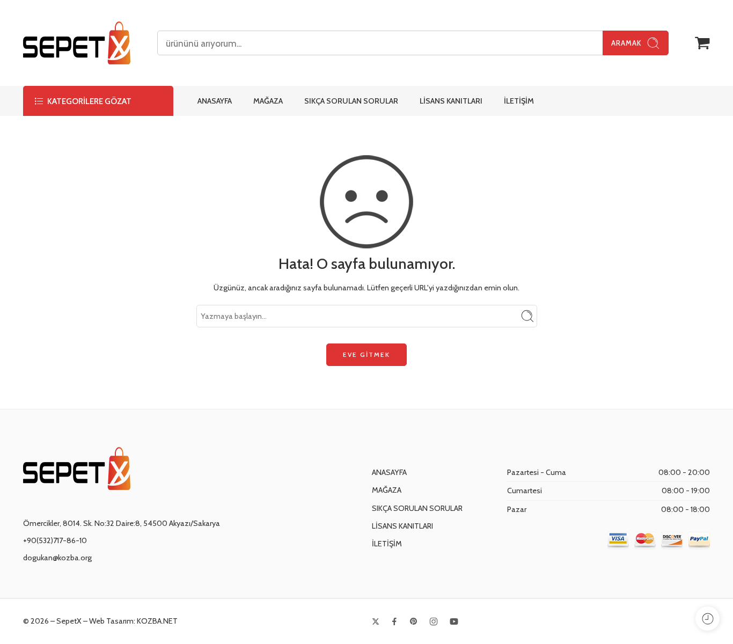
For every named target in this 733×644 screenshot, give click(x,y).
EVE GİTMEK (366, 354)
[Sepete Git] (702, 42)
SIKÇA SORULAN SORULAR (351, 101)
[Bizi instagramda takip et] (433, 621)
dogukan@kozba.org (57, 557)
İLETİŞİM (519, 101)
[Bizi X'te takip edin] (375, 621)
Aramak (626, 43)
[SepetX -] (76, 42)
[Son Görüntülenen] (707, 618)
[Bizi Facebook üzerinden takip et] (394, 621)
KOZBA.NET (157, 621)
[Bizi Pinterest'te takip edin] (413, 621)
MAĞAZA (268, 101)
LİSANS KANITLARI (451, 101)
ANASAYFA (214, 101)
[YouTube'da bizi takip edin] (454, 621)
